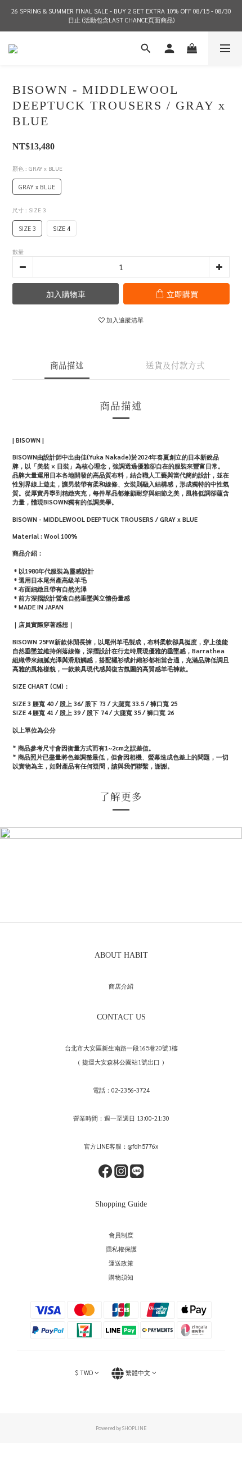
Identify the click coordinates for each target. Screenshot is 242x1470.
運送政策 (121, 1263)
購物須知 (121, 1277)
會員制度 (121, 1235)
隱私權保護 (121, 1249)
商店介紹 (121, 986)
